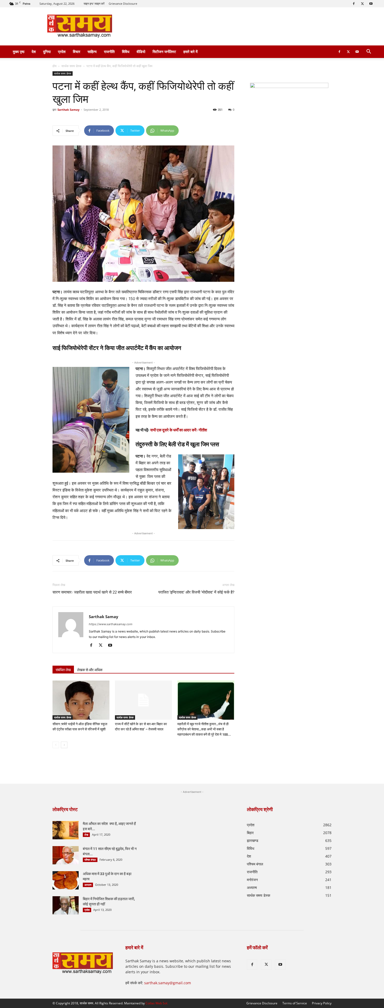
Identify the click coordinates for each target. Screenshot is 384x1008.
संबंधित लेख (63, 670)
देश (34, 51)
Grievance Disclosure (123, 3)
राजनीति (109, 51)
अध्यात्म (87, 885)
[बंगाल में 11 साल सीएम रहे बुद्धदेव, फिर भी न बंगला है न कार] (66, 855)
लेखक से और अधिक (89, 670)
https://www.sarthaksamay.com (110, 624)
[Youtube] (371, 3)
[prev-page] (56, 745)
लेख (86, 834)
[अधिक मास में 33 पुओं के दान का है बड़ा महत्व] (66, 880)
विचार (76, 51)
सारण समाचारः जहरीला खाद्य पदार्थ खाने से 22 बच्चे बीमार (92, 592)
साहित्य (92, 51)
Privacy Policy (321, 1003)
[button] (368, 52)
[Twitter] (362, 3)
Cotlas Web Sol (156, 1003)
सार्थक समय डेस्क (71, 66)
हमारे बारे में (190, 51)
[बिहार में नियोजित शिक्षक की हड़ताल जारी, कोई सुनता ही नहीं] (66, 905)
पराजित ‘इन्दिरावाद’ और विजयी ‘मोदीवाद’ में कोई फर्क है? (196, 592)
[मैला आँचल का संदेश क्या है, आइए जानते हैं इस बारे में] (66, 830)
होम (54, 66)
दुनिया (47, 51)
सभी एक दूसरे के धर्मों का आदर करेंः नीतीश (178, 429)
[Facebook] (354, 3)
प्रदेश (62, 51)
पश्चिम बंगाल (90, 860)
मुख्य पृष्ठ (18, 51)
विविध (125, 51)
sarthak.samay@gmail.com (167, 982)
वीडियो (141, 51)
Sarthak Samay (68, 110)
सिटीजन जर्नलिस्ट (164, 51)
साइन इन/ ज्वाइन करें (94, 3)
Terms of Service (294, 1003)
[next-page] (64, 745)
